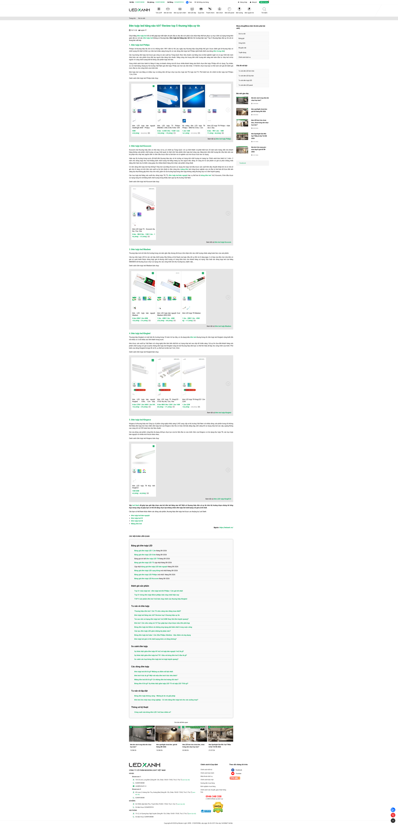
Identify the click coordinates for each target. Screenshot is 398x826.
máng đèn (184, 169)
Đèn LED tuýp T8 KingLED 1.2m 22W (193, 400)
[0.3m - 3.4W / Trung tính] (159, 120)
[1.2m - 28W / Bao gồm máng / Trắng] (188, 308)
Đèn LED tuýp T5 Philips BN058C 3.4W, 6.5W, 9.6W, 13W (168, 127)
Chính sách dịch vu (245, 57)
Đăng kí (254, 2)
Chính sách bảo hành (207, 773)
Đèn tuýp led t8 (137, 521)
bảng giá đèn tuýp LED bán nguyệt (154, 567)
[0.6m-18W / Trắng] (134, 394)
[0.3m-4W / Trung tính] (159, 394)
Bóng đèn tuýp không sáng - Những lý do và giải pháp (154, 696)
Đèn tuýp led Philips (140, 45)
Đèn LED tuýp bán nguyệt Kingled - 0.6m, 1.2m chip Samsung (143, 401)
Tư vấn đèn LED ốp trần (246, 76)
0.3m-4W (160, 405)
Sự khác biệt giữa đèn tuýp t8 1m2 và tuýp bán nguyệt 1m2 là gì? (159, 651)
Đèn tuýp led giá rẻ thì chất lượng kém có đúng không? (155, 639)
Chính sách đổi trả (206, 769)
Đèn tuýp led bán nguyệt (140, 515)
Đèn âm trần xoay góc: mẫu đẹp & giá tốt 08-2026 (258, 149)
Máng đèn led (136, 524)
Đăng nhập (243, 2)
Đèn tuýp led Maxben (141, 249)
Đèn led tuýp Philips (223, 139)
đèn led (193, 337)
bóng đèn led (206, 175)
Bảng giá (241, 38)
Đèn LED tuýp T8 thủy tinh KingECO (143, 487)
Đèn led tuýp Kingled (223, 413)
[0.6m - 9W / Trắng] (209, 120)
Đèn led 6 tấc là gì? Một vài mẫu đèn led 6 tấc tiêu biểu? (155, 676)
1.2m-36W (143, 405)
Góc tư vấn (242, 34)
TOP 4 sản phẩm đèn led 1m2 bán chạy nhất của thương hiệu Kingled (160, 599)
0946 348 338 (213, 796)
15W (134, 491)
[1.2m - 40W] (159, 308)
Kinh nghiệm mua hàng (208, 786)
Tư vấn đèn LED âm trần (246, 71)
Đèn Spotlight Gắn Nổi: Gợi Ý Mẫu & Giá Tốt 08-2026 (220, 746)
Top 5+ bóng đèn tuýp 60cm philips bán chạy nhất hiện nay (156, 595)
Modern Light (182, 823)
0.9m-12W (175, 405)
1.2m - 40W (161, 318)
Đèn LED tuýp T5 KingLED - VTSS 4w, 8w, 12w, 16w (168, 400)
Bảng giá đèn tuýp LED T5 (144, 563)
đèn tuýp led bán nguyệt (178, 175)
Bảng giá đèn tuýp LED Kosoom (146, 579)
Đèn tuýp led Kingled (140, 333)
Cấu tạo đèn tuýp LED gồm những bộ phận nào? (152, 631)
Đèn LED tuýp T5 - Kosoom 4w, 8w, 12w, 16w (143, 230)
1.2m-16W (186, 131)
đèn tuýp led (148, 38)
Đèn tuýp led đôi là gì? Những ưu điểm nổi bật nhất (153, 672)
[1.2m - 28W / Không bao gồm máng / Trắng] (184, 308)
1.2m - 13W (175, 131)
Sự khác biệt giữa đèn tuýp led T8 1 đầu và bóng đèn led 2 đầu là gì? (160, 655)
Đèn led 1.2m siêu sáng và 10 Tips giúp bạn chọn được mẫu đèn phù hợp (162, 623)
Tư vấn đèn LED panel (246, 85)
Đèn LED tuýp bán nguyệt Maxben (143, 314)
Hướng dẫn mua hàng (208, 783)
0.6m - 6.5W (157, 131)
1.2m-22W (186, 405)
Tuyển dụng (242, 52)
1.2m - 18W (219, 131)
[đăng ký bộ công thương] (206, 811)
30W (137, 491)
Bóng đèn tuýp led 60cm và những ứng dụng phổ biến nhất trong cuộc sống (163, 627)
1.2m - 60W (170, 318)
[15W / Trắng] (134, 481)
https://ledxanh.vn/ (226, 528)
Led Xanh (135, 505)
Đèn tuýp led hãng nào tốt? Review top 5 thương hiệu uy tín (157, 615)
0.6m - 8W (133, 234)
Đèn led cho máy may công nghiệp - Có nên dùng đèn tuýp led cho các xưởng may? (166, 700)
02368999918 (179, 2)
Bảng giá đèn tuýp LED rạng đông (147, 571)
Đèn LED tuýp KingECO (222, 499)
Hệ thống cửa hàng (203, 2)
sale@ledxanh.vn (140, 786)
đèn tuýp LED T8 (152, 559)
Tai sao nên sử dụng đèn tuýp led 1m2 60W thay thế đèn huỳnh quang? (161, 619)
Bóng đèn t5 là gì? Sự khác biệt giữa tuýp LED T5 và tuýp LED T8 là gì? (161, 684)
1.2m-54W (151, 405)
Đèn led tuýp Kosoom (223, 242)
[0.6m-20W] (134, 308)
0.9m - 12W (142, 234)
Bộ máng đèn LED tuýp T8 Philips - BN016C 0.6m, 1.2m (193, 127)
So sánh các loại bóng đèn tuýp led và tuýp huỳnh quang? (156, 659)
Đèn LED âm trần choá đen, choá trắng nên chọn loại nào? (193, 746)
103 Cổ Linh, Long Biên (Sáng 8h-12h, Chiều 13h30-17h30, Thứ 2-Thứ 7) (162, 780)
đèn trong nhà (218, 51)
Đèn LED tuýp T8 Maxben (191, 313)
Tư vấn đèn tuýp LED (245, 80)
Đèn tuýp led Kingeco (141, 419)
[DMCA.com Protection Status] (218, 808)
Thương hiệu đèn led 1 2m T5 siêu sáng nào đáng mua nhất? (157, 611)
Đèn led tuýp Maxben (223, 326)
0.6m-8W (167, 405)
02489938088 (139, 2)
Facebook (243, 163)
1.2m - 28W (186, 318)
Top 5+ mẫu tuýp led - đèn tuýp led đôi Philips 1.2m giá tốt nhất (158, 591)
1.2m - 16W (150, 234)
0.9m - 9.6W (166, 131)
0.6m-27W (135, 405)
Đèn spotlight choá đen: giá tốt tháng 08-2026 (166, 746)
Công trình (242, 43)
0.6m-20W (136, 318)
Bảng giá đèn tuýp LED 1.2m (145, 551)
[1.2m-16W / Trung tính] (184, 120)
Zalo (190, 2)
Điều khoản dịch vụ (207, 776)
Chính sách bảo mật (207, 779)
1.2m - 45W (195, 318)
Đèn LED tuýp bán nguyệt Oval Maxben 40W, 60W (168, 314)
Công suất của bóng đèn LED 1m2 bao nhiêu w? (152, 712)
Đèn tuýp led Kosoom (141, 146)
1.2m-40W (144, 318)
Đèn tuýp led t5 (137, 518)
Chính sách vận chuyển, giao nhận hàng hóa (213, 791)
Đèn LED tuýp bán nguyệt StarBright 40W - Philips (143, 127)
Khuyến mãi (242, 48)
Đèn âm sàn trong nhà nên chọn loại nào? (140, 746)
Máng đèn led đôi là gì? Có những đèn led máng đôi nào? (156, 680)
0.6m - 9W (211, 131)
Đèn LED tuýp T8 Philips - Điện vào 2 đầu (218, 127)
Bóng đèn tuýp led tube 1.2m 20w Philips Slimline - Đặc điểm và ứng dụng (162, 635)
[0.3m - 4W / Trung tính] (134, 224)
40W (134, 131)
